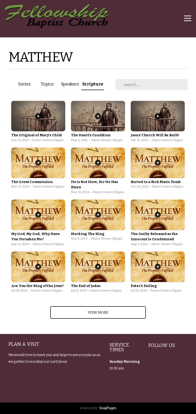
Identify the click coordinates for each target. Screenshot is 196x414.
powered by (98, 408)
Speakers (70, 84)
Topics (47, 84)
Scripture (92, 84)
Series (24, 84)
